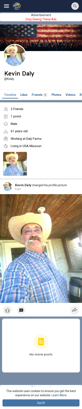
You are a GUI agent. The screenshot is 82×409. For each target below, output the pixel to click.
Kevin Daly (23, 185)
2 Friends (17, 109)
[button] (75, 6)
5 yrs (18, 189)
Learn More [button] (59, 395)
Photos (56, 94)
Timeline (10, 94)
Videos (70, 94)
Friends (39, 94)
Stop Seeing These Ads (41, 19)
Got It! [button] (41, 403)
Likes (24, 94)
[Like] (41, 311)
